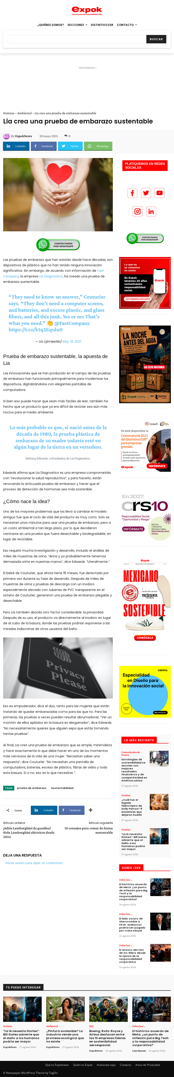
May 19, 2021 (71, 341)
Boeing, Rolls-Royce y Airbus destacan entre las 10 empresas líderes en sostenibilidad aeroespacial (107, 1038)
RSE (91, 1026)
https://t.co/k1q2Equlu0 (36, 329)
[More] (90, 810)
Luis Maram (139, 1050)
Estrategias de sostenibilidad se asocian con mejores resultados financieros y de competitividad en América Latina (134, 770)
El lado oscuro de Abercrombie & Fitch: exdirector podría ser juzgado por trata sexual (132, 924)
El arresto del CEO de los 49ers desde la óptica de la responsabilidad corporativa (132, 956)
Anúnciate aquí (106, 1065)
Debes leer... (125, 879)
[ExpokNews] (7, 136)
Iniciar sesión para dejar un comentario (34, 863)
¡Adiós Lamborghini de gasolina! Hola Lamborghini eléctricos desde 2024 (28, 832)
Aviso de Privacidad (147, 1065)
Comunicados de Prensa (130, 753)
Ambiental (24, 113)
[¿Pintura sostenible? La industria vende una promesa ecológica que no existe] (65, 1009)
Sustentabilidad (62, 788)
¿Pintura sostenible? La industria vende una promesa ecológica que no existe (65, 1036)
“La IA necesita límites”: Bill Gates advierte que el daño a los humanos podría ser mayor (134, 841)
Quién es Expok (82, 1065)
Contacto (125, 1065)
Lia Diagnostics (50, 276)
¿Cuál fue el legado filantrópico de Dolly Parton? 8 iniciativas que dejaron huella (131, 807)
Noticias (8, 113)
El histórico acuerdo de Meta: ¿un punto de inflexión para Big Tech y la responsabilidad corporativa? (133, 891)
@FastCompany (72, 323)
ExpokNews (23, 136)
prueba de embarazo (31, 788)
